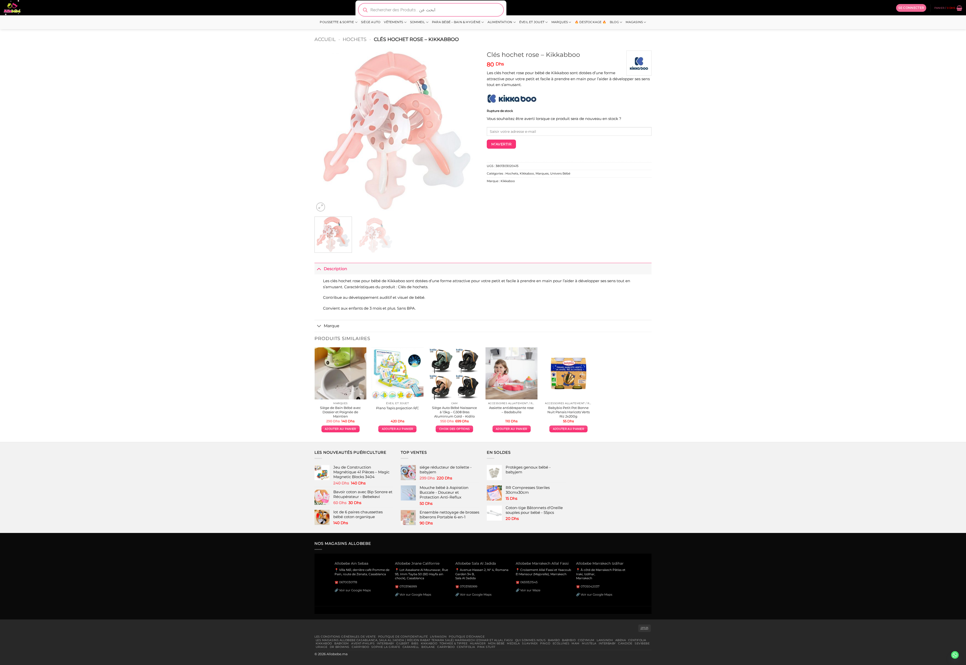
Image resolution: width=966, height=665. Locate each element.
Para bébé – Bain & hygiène (456, 22)
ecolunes (561, 643)
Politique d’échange (467, 636)
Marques (559, 22)
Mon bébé (496, 643)
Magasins (634, 22)
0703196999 (408, 586)
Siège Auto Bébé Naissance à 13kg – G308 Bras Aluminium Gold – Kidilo (454, 412)
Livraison (438, 636)
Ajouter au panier (340, 429)
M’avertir (501, 144)
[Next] (469, 130)
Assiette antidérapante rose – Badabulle (511, 410)
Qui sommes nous (530, 640)
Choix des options (454, 429)
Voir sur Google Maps (355, 590)
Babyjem (341, 643)
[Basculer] (319, 268)
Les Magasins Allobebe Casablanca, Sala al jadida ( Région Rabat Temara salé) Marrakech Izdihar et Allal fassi (414, 640)
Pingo (545, 643)
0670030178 (348, 582)
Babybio (569, 640)
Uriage (322, 647)
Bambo (554, 640)
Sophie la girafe (385, 647)
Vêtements (393, 22)
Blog (614, 22)
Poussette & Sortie (337, 22)
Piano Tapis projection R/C (397, 408)
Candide (625, 643)
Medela (513, 643)
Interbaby (385, 643)
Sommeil (417, 22)
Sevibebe (642, 643)
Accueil (325, 39)
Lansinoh (605, 640)
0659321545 (529, 582)
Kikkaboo (527, 173)
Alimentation (500, 22)
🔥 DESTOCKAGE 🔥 (590, 22)
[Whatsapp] (955, 655)
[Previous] (324, 130)
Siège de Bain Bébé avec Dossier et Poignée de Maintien (340, 412)
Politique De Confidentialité (403, 636)
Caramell (411, 647)
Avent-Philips (363, 643)
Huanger (478, 643)
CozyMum (586, 640)
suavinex (530, 643)
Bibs (414, 643)
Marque (331, 325)
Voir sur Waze (530, 590)
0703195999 (468, 586)
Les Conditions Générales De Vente (345, 636)
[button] (911, 8)
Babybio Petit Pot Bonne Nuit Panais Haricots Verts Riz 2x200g (568, 412)
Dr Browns (339, 647)
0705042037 (590, 586)
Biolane (428, 647)
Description (335, 268)
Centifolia (637, 640)
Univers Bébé (560, 173)
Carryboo (360, 647)
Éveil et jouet (531, 22)
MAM (576, 643)
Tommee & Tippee (453, 643)
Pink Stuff (486, 647)
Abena (620, 640)
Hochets (355, 39)
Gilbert (402, 643)
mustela (589, 643)
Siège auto (370, 22)
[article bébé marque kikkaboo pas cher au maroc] (512, 98)
